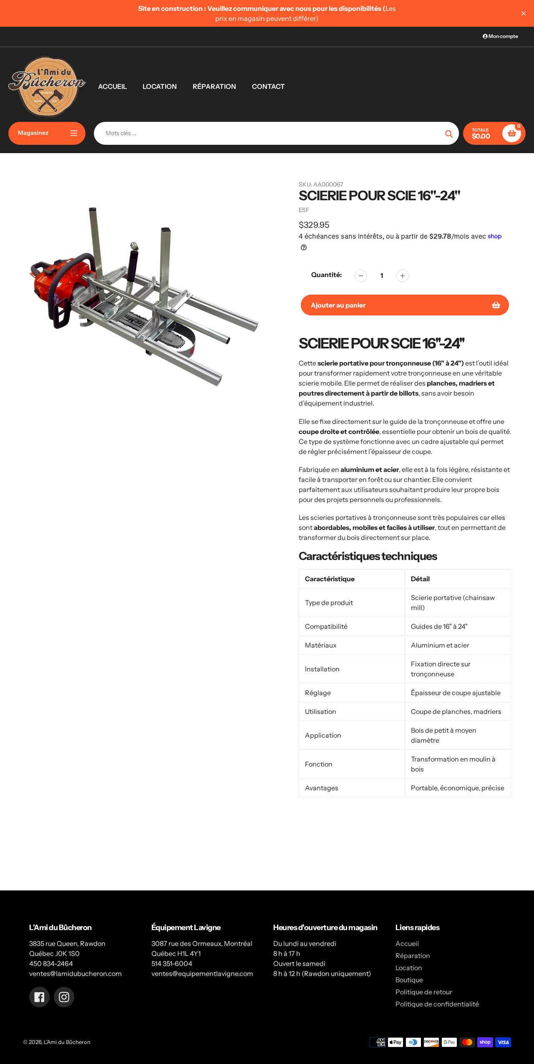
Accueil (407, 943)
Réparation (412, 955)
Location (408, 967)
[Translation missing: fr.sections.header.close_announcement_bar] (523, 13)
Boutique (409, 980)
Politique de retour (423, 992)
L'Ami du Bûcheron (67, 1042)
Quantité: (326, 274)
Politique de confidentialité (437, 1004)
